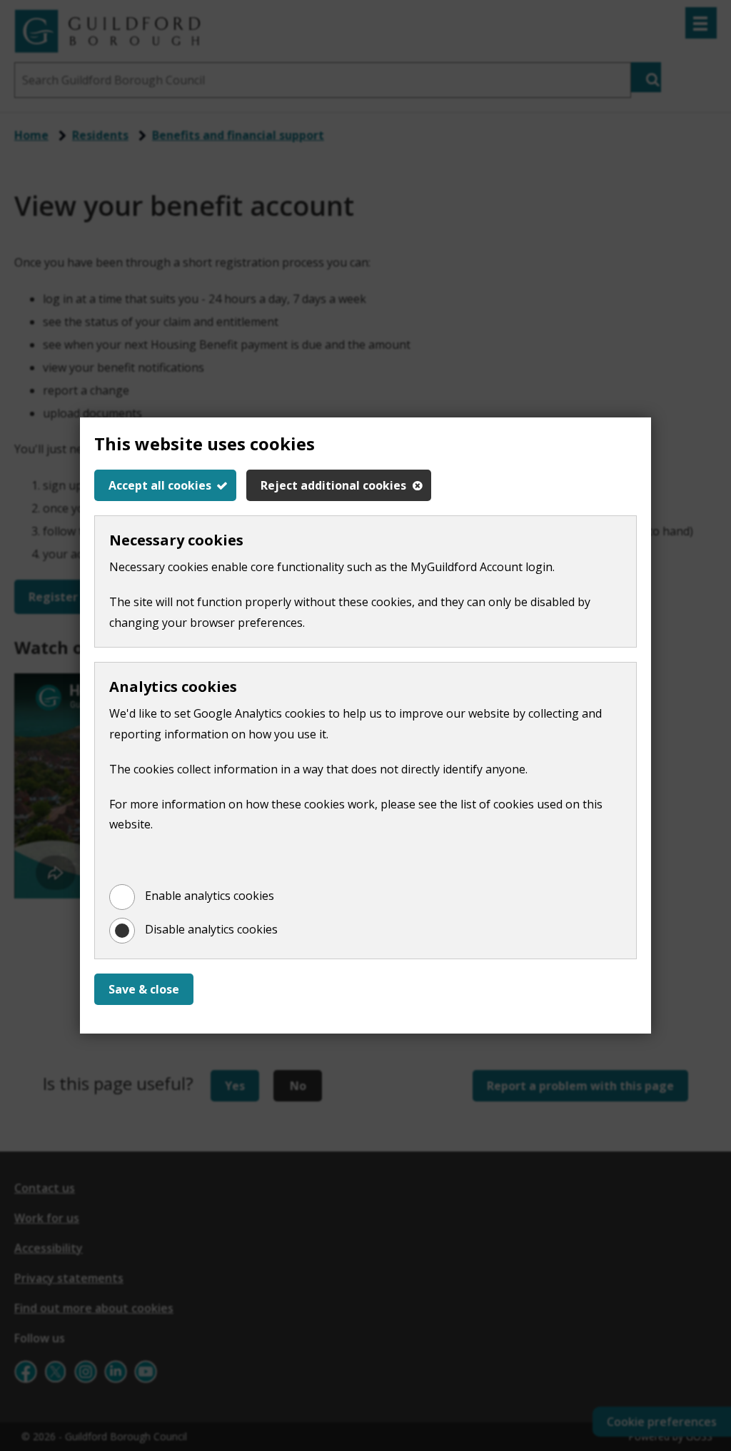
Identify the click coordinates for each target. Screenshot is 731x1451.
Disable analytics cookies (211, 929)
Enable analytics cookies (209, 895)
